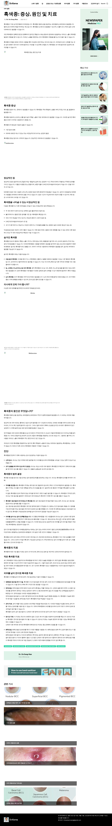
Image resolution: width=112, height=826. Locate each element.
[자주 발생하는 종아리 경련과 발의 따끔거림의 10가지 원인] (103, 97)
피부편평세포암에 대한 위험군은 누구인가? (19, 763)
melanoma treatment (48, 646)
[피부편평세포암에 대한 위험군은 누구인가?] (40, 756)
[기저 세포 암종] (40, 716)
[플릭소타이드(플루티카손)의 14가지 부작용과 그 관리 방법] (103, 131)
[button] (104, 3)
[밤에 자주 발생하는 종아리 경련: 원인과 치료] (103, 109)
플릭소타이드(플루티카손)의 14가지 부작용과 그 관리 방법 (89, 130)
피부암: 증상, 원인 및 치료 (14, 803)
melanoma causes (19, 646)
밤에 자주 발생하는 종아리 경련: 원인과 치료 (89, 107)
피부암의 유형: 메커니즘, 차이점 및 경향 (18, 703)
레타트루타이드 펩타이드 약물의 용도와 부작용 (89, 73)
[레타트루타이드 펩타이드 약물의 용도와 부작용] (103, 75)
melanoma (8, 646)
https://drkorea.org (24, 657)
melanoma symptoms (33, 646)
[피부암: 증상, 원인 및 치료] (40, 796)
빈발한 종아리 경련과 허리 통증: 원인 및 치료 (89, 85)
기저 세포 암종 (10, 723)
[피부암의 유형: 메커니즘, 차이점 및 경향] (40, 695)
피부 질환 (6, 8)
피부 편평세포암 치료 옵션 (14, 783)
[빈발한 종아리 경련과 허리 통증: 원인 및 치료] (103, 86)
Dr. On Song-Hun (12, 19)
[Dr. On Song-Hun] (11, 655)
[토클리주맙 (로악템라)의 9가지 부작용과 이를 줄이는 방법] (103, 120)
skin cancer (61, 646)
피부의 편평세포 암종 (12, 743)
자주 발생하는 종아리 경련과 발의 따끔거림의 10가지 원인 (89, 96)
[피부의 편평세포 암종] (40, 736)
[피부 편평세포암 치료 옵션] (40, 776)
